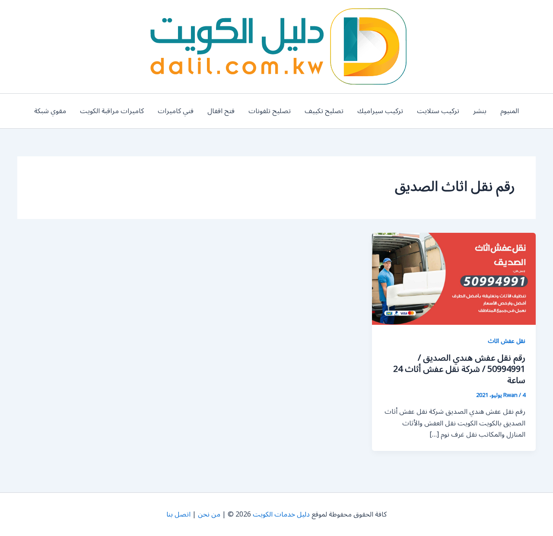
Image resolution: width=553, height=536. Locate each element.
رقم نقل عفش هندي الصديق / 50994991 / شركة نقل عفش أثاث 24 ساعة (459, 369)
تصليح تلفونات (269, 111)
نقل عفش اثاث (506, 341)
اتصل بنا (178, 514)
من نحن (209, 514)
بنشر (479, 111)
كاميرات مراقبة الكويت (112, 111)
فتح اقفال (221, 111)
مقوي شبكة (50, 111)
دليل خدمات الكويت (281, 514)
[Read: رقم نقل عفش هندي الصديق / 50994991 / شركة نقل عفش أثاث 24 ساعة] (454, 278)
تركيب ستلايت (438, 111)
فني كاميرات (176, 111)
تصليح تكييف (324, 111)
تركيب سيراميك (380, 111)
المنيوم (509, 111)
